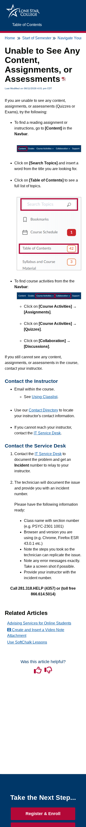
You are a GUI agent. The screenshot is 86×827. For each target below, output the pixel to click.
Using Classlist (44, 397)
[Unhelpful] (48, 672)
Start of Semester (36, 38)
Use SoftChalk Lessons (27, 642)
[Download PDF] (62, 80)
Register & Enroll (43, 813)
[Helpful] (38, 672)
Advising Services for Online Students (39, 623)
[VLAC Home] (22, 6)
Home (10, 38)
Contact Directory (43, 410)
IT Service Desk (47, 433)
